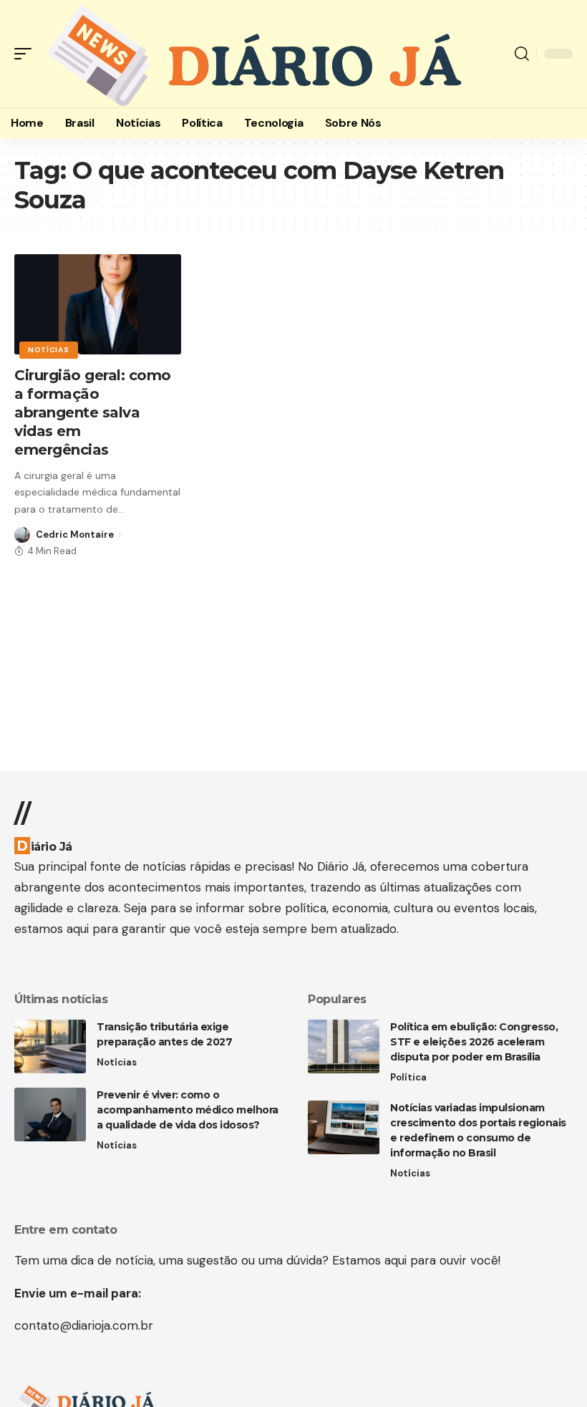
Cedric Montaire (75, 534)
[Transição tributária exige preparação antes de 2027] (50, 1046)
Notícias (48, 349)
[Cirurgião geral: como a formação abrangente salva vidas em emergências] (97, 304)
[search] (522, 54)
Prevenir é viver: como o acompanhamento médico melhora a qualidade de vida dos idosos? (187, 1109)
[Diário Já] (253, 53)
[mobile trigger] (26, 53)
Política (408, 1077)
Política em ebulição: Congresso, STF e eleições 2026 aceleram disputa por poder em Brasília (474, 1041)
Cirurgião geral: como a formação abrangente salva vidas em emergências (92, 412)
